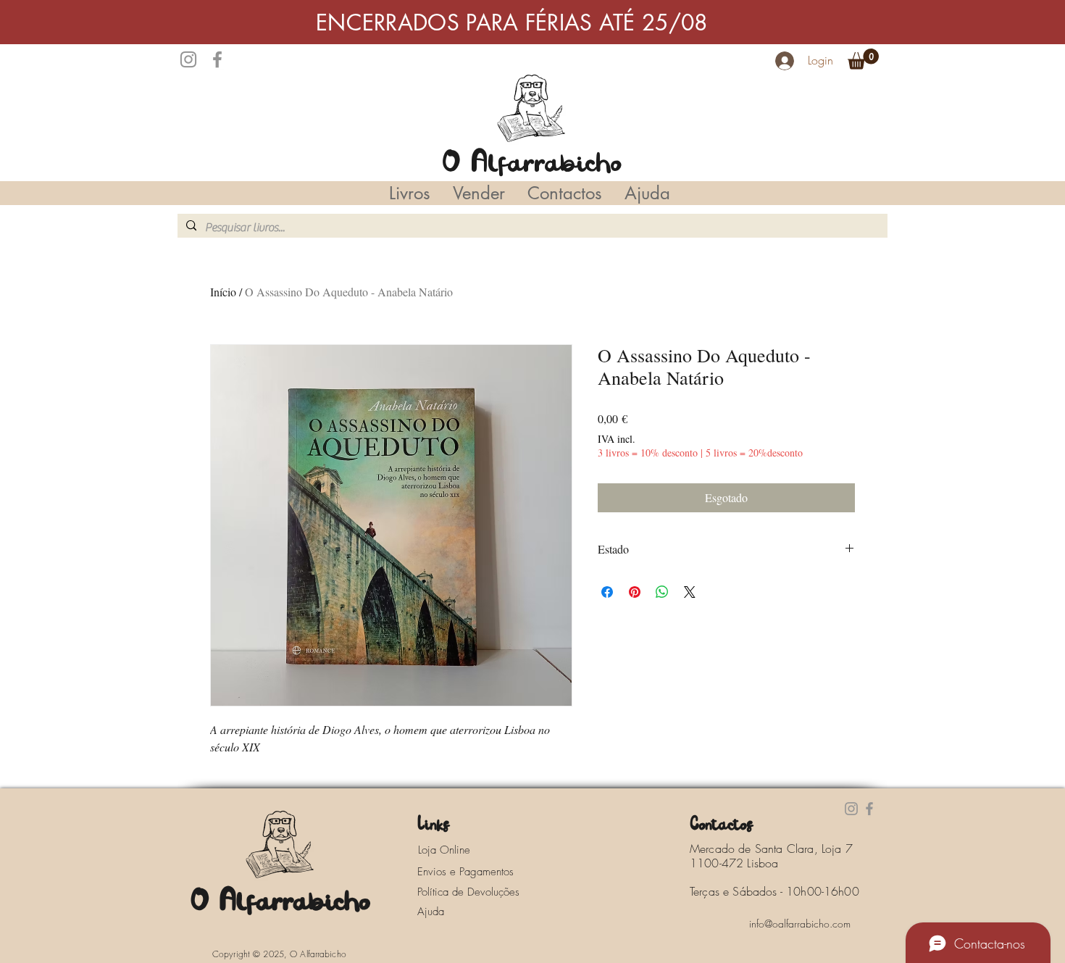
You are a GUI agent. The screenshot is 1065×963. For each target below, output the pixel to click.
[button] (863, 59)
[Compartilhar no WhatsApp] (662, 592)
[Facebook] (217, 59)
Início (223, 291)
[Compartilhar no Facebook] (607, 592)
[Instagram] (188, 59)
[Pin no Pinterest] (634, 592)
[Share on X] (689, 592)
